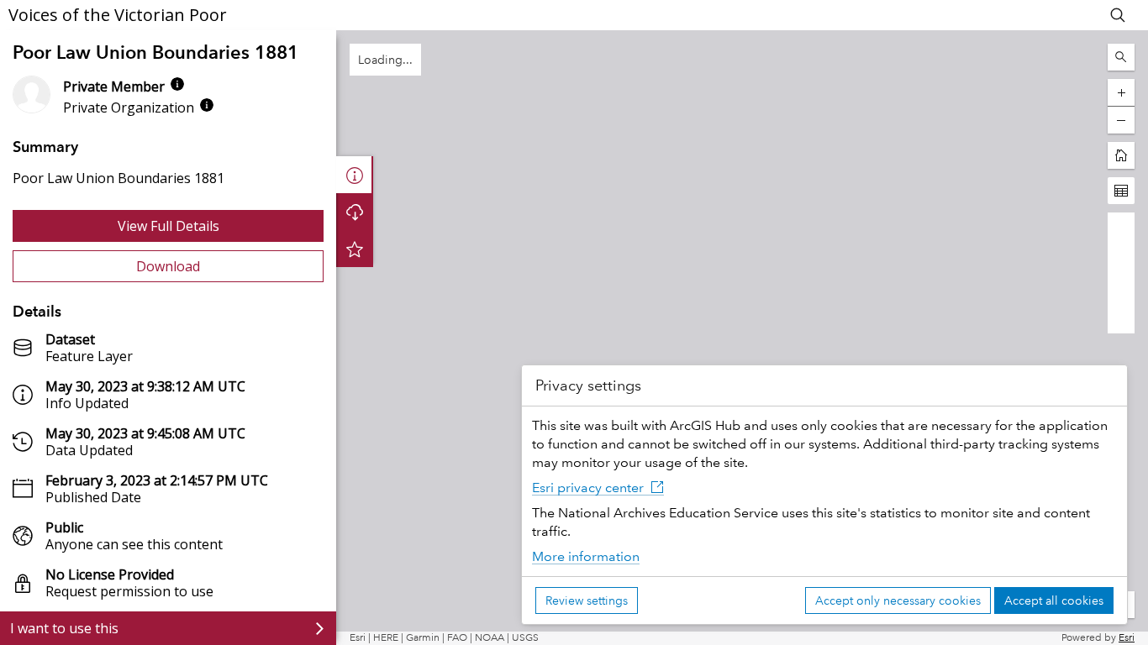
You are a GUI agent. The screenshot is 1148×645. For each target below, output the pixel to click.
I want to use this (64, 628)
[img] (177, 84)
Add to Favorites (354, 248)
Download (168, 266)
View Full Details (168, 226)
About (354, 174)
